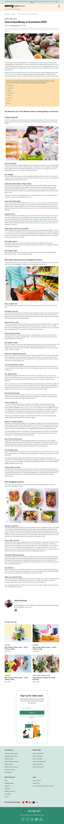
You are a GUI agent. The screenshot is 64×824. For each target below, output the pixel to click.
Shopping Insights (9, 783)
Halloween (44, 203)
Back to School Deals (38, 753)
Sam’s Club (10, 92)
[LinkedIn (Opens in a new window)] (41, 820)
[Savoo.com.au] (33, 802)
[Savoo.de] (27, 802)
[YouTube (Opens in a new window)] (36, 820)
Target (9, 95)
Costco (29, 327)
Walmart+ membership (37, 426)
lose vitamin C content (27, 407)
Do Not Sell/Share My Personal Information (43, 786)
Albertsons (10, 85)
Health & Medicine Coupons (12, 761)
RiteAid (45, 178)
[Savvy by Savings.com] (15, 6)
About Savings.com (10, 777)
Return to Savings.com (14, 9)
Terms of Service (40, 715)
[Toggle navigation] (59, 6)
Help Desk (7, 788)
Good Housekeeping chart (11, 549)
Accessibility (8, 794)
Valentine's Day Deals (38, 767)
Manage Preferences (10, 791)
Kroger (9, 90)
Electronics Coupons (10, 769)
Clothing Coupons (9, 759)
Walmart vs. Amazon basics (42, 222)
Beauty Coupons (9, 764)
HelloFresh (11, 88)
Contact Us (7, 786)
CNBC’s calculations (11, 461)
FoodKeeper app (39, 189)
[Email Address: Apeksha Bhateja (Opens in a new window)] (15, 610)
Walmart (10, 97)
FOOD (15, 19)
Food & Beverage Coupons (11, 753)
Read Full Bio (28, 607)
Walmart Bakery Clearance (20, 389)
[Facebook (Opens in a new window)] (23, 820)
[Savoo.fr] (30, 802)
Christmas (32, 203)
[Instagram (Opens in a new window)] (32, 820)
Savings (7, 14)
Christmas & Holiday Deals (39, 761)
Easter (37, 203)
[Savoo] (23, 802)
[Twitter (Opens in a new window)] (27, 820)
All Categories (8, 772)
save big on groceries (12, 74)
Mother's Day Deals (37, 764)
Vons (9, 100)
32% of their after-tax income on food (33, 66)
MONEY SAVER (9, 19)
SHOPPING (7, 645)
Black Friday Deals (37, 756)
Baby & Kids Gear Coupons (11, 767)
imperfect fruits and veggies (26, 377)
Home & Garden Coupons (11, 756)
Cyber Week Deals (37, 759)
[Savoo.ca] (37, 802)
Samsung (9, 534)
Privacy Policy (32, 717)
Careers (7, 796)
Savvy (14, 14)
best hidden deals (34, 585)
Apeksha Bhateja (14, 25)
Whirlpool (56, 532)
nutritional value (9, 406)
